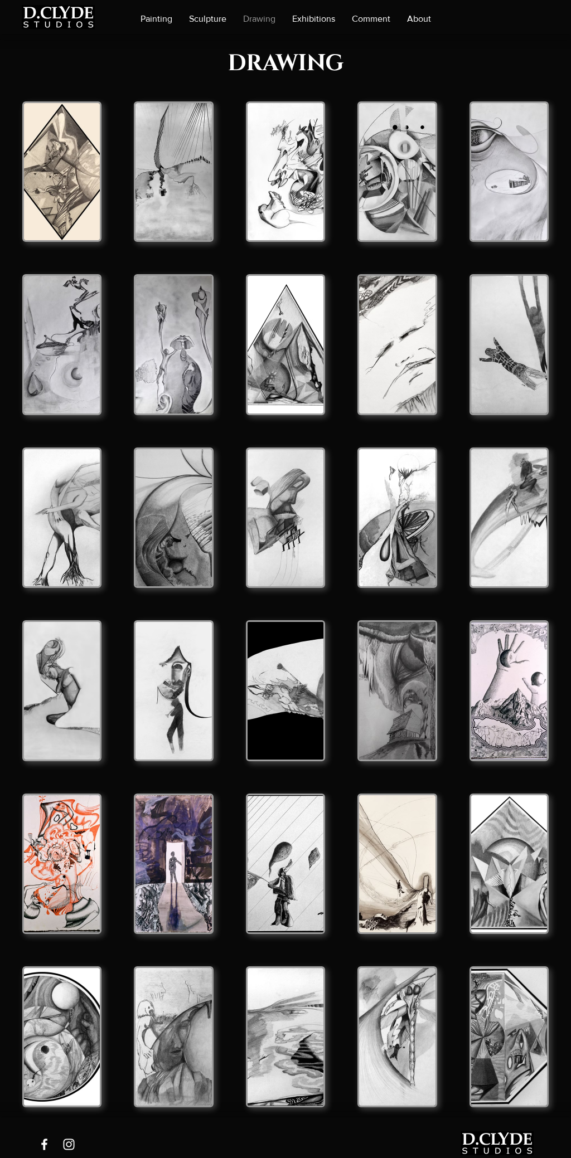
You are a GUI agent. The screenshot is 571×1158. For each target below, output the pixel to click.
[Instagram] (68, 1144)
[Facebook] (44, 1144)
